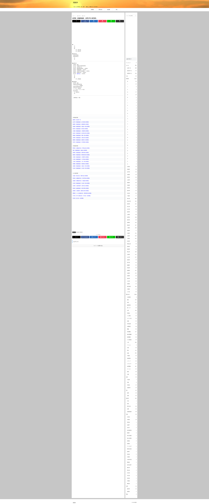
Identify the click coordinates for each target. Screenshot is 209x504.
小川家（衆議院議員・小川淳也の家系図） (81, 159)
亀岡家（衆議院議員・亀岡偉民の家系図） (81, 124)
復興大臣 (78, 73)
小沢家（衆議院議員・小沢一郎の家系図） (81, 161)
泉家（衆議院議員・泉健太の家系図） (80, 150)
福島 (81, 232)
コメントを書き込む (98, 245)
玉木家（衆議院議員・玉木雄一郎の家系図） (81, 168)
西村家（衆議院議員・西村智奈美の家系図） (81, 154)
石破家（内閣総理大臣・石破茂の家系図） (81, 180)
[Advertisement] (98, 33)
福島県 (74, 232)
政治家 (78, 232)
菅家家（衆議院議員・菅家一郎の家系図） (81, 135)
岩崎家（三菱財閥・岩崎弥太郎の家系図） (81, 190)
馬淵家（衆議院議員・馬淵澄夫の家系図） (81, 163)
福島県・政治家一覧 (77, 119)
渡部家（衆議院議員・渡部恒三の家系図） (81, 139)
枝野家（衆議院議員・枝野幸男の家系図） (81, 152)
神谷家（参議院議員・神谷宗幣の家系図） (81, 188)
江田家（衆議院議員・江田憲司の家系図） (81, 157)
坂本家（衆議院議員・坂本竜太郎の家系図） (81, 133)
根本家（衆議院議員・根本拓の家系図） (80, 128)
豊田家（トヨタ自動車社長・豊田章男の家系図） (82, 193)
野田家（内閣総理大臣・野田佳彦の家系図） (81, 148)
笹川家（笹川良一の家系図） (78, 198)
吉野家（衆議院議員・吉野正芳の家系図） (81, 137)
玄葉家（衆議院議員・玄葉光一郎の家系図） (81, 126)
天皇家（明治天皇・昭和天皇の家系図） (80, 175)
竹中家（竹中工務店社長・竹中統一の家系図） (82, 195)
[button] (120, 21)
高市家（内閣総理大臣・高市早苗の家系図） (81, 178)
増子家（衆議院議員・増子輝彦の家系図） (81, 142)
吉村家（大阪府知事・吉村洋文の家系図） (81, 185)
